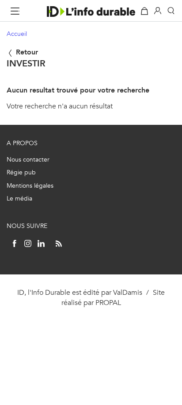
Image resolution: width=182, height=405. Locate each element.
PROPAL (108, 302)
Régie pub (21, 172)
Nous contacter (28, 159)
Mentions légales (30, 185)
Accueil (17, 34)
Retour (26, 52)
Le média (19, 198)
